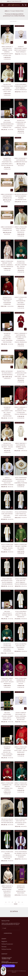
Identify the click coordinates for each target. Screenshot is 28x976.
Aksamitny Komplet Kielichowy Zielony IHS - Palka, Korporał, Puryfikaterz (7, 751)
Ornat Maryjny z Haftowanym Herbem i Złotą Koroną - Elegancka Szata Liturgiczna (7, 51)
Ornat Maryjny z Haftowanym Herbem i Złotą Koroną (20, 446)
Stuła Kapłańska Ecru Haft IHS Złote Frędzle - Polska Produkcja (21, 581)
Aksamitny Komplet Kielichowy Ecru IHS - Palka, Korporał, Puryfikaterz (7, 412)
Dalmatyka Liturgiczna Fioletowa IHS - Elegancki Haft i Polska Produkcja (7, 162)
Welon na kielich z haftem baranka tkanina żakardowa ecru (20, 197)
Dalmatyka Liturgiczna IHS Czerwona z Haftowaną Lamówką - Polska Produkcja (21, 125)
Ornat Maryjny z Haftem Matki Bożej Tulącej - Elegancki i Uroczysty (7, 889)
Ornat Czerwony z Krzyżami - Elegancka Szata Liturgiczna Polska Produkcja (21, 411)
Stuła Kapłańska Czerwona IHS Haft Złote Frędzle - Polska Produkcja (20, 87)
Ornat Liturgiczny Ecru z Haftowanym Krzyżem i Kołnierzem (21, 301)
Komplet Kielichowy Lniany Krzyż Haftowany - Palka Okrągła (20, 49)
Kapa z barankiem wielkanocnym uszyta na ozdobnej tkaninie (21, 480)
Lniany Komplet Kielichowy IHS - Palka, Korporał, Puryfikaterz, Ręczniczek (20, 716)
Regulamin (4, 941)
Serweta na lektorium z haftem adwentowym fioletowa (20, 889)
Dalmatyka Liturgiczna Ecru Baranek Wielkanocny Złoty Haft (7, 88)
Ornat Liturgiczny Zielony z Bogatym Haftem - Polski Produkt (20, 785)
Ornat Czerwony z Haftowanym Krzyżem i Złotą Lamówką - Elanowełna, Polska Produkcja (21, 338)
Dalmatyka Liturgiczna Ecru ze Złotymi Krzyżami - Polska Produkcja (21, 375)
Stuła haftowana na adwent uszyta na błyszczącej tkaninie (21, 854)
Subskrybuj (8, 933)
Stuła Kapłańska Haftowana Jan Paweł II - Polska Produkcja (20, 614)
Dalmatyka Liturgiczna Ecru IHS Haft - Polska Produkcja (7, 446)
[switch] (3, 974)
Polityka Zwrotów (6, 949)
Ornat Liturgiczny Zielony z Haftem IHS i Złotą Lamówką (21, 547)
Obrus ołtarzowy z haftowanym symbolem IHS (7, 196)
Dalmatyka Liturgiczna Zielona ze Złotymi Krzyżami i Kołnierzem (7, 647)
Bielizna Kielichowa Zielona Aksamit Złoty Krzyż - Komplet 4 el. (7, 716)
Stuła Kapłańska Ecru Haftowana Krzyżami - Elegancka (7, 514)
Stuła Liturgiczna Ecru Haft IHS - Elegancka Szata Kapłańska (21, 821)
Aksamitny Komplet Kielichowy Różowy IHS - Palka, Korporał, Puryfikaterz (7, 338)
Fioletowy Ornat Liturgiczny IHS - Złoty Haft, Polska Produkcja (7, 681)
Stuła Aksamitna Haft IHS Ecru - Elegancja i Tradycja (20, 646)
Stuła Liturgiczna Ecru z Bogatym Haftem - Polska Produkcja (7, 547)
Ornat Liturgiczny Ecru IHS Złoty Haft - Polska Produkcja (21, 229)
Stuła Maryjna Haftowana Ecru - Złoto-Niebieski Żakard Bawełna (7, 581)
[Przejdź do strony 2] (5, 902)
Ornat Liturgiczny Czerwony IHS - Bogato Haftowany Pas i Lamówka (7, 786)
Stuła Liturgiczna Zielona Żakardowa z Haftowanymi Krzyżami (7, 855)
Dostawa (4, 946)
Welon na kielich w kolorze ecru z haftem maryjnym (7, 820)
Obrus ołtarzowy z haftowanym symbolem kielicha (20, 160)
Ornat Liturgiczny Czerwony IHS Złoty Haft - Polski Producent (20, 749)
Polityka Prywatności (7, 944)
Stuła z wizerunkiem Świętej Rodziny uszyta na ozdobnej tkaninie (7, 481)
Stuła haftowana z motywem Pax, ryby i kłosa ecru (21, 513)
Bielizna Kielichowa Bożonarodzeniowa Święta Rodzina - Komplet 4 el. (7, 124)
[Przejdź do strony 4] (22, 902)
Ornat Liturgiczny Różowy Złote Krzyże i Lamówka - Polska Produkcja (7, 264)
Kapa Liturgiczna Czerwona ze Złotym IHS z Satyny (21, 681)
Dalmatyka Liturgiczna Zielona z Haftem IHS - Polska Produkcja (21, 265)
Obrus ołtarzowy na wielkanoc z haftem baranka (7, 373)
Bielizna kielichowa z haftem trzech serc (7, 614)
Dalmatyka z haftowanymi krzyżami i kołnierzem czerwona (7, 301)
